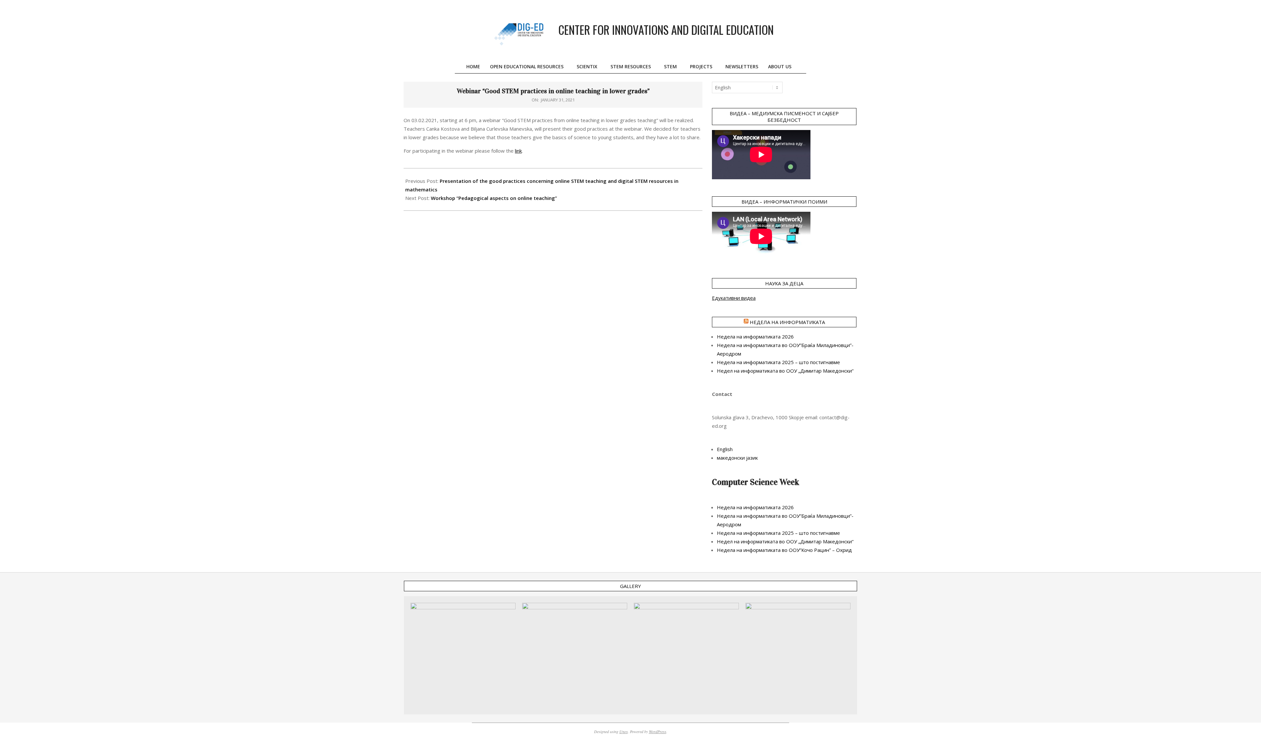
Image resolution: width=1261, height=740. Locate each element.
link (518, 150)
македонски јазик (737, 457)
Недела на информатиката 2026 (755, 336)
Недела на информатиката (787, 322)
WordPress (657, 731)
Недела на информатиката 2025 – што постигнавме (778, 362)
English (725, 449)
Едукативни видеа (734, 297)
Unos (623, 731)
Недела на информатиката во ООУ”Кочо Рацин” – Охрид (784, 550)
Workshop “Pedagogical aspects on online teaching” (494, 198)
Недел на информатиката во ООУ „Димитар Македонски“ (785, 370)
